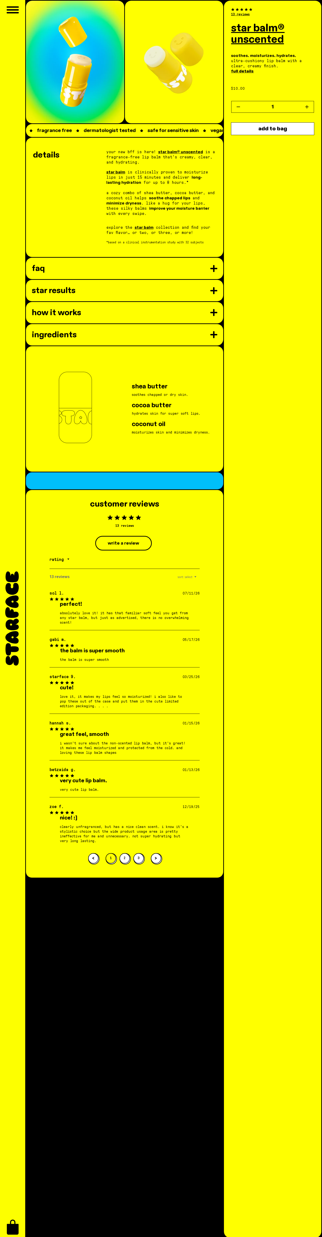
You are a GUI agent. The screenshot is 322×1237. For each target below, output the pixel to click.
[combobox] (61, 559)
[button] (13, 1227)
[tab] (123, 543)
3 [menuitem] (139, 858)
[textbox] (199, 579)
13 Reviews (240, 14)
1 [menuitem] (111, 858)
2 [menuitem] (125, 858)
